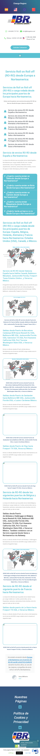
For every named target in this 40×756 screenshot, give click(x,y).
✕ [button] (37, 741)
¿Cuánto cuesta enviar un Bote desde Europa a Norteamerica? (20, 186)
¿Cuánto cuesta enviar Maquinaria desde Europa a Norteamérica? (17, 204)
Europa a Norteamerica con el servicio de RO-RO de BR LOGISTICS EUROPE (20, 659)
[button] (20, 55)
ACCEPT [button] (19, 753)
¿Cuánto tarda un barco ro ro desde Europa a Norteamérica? (20, 212)
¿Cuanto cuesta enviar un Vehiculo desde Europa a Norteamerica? (17, 178)
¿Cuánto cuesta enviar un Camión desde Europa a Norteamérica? (17, 194)
